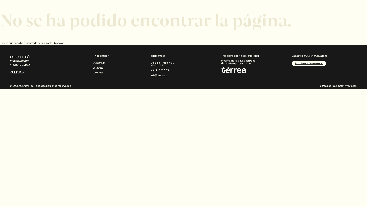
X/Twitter (98, 67)
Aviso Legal (351, 86)
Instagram (99, 63)
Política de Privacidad (331, 86)
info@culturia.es (159, 75)
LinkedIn (98, 72)
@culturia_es (26, 86)
